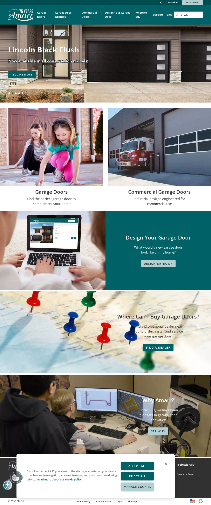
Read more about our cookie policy (59, 479)
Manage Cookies (137, 487)
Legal (119, 501)
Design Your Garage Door (117, 15)
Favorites (173, 2)
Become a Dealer (186, 474)
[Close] (166, 464)
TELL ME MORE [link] (22, 74)
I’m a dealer (192, 2)
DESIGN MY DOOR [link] (158, 263)
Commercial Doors (89, 15)
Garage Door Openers (63, 15)
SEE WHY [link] (158, 431)
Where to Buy (141, 15)
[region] (95, 476)
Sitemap (132, 501)
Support (158, 15)
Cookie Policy (83, 501)
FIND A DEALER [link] (158, 347)
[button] (161, 2)
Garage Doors (41, 15)
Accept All (137, 466)
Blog (169, 15)
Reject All (137, 476)
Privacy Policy (103, 501)
